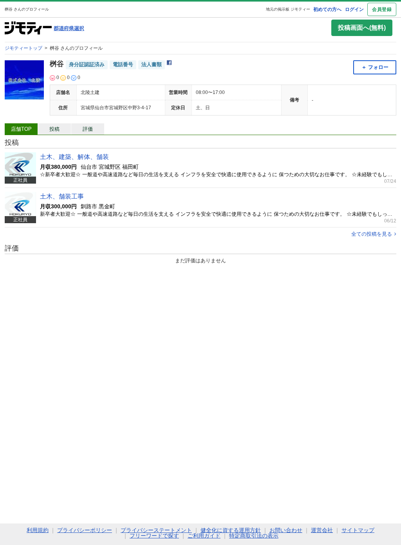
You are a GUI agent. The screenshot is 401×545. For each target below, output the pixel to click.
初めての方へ (327, 9)
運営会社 (322, 530)
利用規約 (38, 530)
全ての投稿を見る (371, 234)
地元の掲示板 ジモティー (288, 9)
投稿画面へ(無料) (362, 27)
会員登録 (382, 9)
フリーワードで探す (154, 535)
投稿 (54, 129)
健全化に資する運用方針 (230, 530)
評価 (88, 129)
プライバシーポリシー (84, 530)
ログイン (354, 9)
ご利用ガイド (204, 535)
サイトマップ (357, 530)
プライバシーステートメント (156, 530)
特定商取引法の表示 (253, 535)
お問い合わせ (285, 530)
